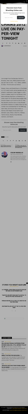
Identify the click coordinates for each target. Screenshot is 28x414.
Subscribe (21, 17)
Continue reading (14, 21)
